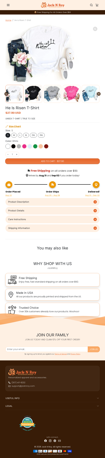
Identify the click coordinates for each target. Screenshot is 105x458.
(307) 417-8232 (18, 382)
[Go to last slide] (6, 94)
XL (26, 135)
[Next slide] (99, 94)
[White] (7, 146)
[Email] (59, 440)
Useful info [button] (12, 398)
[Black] (13, 146)
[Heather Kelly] (35, 146)
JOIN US (94, 349)
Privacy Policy (75, 354)
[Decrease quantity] (7, 154)
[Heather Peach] (40, 146)
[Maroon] (46, 146)
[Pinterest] (54, 440)
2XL (33, 135)
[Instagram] (50, 440)
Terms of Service (61, 354)
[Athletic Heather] (18, 146)
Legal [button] (8, 406)
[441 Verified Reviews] (52, 432)
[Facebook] (45, 440)
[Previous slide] (6, 255)
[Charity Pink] (24, 146)
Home (8, 20)
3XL (41, 135)
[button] (11, 5)
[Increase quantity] (16, 154)
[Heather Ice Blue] (29, 146)
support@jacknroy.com (23, 386)
